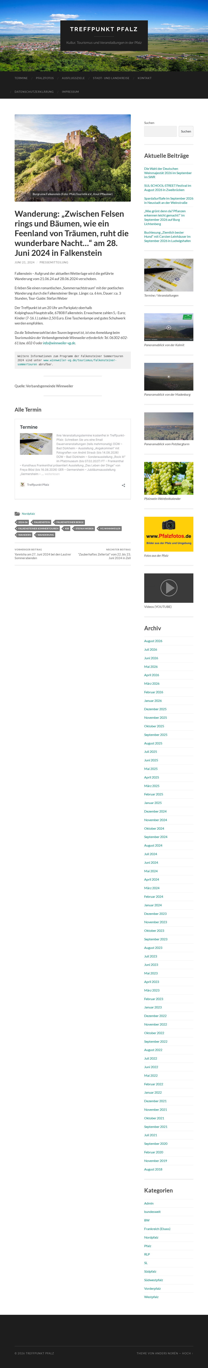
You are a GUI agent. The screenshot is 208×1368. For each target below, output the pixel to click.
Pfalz (147, 1246)
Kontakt (145, 78)
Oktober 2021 (154, 1118)
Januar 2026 (153, 700)
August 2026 (153, 641)
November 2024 (155, 820)
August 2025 (153, 743)
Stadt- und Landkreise (111, 78)
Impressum (70, 91)
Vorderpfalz (152, 1288)
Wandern (24, 534)
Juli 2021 (150, 1135)
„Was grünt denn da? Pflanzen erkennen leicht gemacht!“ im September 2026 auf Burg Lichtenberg (165, 217)
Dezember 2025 (155, 709)
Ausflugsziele (73, 78)
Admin (149, 1203)
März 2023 (151, 990)
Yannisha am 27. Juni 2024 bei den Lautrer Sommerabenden (43, 554)
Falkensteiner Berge (70, 522)
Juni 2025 (151, 760)
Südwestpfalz (153, 1280)
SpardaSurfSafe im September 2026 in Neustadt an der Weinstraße (168, 200)
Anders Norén (166, 1353)
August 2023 (153, 948)
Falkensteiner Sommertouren (38, 528)
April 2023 (151, 982)
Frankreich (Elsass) (157, 1229)
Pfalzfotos (45, 78)
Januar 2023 (153, 1007)
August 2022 (153, 1050)
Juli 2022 (150, 1058)
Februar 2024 (153, 896)
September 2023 (155, 939)
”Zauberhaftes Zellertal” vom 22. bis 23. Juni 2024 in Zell (104, 554)
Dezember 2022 (155, 1016)
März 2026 (151, 683)
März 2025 (151, 786)
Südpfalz (150, 1271)
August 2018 (153, 1169)
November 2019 (155, 1161)
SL (145, 1263)
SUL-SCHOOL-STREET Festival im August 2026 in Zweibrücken (167, 187)
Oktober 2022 (154, 1033)
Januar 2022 (153, 1092)
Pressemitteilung (54, 262)
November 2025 (155, 717)
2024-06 (23, 522)
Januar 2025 (153, 803)
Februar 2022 (153, 1084)
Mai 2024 (151, 871)
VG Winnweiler (110, 528)
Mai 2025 (151, 769)
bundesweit (152, 1211)
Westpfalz (151, 1297)
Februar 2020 (153, 1152)
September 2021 (155, 1126)
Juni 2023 (151, 964)
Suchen (149, 123)
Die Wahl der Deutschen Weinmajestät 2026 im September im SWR (168, 173)
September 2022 (155, 1041)
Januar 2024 (153, 905)
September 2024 (155, 837)
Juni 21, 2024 (25, 262)
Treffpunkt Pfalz (104, 29)
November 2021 (155, 1109)
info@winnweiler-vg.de (59, 343)
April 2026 (151, 675)
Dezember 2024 (155, 811)
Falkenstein (42, 522)
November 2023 (155, 922)
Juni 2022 (151, 1067)
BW (147, 1220)
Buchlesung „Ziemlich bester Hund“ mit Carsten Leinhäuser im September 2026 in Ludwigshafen (167, 236)
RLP (147, 1254)
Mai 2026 (151, 666)
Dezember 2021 (155, 1101)
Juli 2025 (150, 751)
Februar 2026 (153, 692)
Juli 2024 (150, 854)
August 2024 (153, 845)
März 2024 (151, 888)
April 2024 (151, 879)
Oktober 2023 (154, 930)
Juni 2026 (151, 658)
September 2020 (155, 1143)
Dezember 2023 (155, 913)
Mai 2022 (151, 1075)
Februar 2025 (153, 794)
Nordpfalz (28, 513)
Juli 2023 (150, 956)
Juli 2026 (150, 649)
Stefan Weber (85, 528)
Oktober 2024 (154, 828)
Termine (21, 78)
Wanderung (46, 534)
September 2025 (155, 734)
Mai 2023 (151, 973)
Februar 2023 (153, 999)
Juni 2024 (151, 862)
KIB (67, 528)
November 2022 (155, 1024)
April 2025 (151, 777)
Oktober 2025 (154, 726)
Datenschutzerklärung (34, 91)
